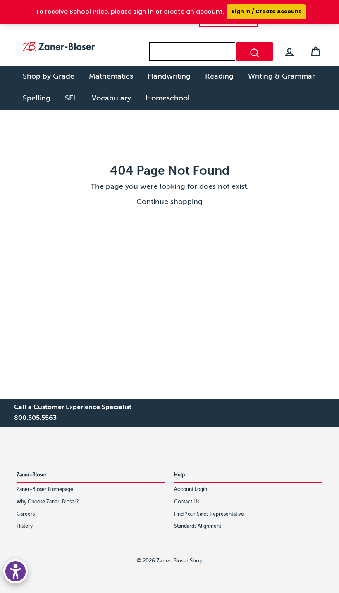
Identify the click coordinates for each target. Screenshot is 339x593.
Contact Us (186, 502)
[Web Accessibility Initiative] (15, 571)
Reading (219, 76)
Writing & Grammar (281, 76)
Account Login (190, 489)
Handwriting (169, 76)
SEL (71, 98)
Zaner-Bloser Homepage (45, 489)
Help (179, 475)
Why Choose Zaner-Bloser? (48, 502)
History (25, 526)
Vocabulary (111, 98)
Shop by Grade (48, 76)
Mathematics (111, 76)
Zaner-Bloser (32, 475)
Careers (26, 514)
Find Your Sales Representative (209, 514)
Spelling (36, 98)
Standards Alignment (197, 526)
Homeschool (168, 98)
